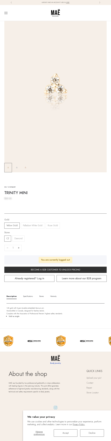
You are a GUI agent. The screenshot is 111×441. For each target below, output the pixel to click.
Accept (66, 433)
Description (11, 296)
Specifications (28, 296)
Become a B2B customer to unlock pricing (55, 269)
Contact (89, 382)
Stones (41, 296)
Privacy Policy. (79, 424)
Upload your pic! (94, 377)
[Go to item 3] (25, 167)
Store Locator (92, 392)
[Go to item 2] (17, 167)
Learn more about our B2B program (81, 278)
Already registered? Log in (29, 278)
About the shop (28, 373)
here (67, 2)
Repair (89, 387)
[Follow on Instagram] (55, 407)
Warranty (53, 296)
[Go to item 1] (8, 167)
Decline (92, 433)
